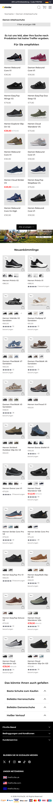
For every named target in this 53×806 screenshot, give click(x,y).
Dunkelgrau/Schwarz (5, 483)
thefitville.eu (13, 788)
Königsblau (41, 483)
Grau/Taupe (16, 399)
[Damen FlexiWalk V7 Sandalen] (14, 344)
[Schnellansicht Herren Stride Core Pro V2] (48, 521)
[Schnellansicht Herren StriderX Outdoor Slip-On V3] (23, 437)
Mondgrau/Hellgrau (35, 483)
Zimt (5, 613)
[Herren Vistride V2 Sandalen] (14, 301)
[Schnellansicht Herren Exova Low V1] (23, 477)
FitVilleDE (21, 796)
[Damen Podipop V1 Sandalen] (39, 301)
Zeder (41, 570)
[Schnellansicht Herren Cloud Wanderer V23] (48, 477)
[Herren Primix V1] (39, 263)
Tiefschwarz (30, 356)
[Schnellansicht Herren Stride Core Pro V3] (23, 521)
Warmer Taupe (10, 399)
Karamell (35, 570)
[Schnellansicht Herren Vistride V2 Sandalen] (23, 307)
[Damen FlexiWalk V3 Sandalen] (14, 387)
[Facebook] (9, 761)
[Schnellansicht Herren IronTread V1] (48, 393)
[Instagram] (14, 761)
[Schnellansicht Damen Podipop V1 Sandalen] (48, 307)
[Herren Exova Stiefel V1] (39, 431)
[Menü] (50, 7)
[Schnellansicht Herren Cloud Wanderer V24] (48, 607)
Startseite (9, 14)
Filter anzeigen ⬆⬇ (26, 24)
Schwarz (10, 275)
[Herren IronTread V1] (39, 387)
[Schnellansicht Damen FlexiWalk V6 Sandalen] (48, 350)
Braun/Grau (35, 399)
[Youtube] (19, 761)
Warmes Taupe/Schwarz (16, 483)
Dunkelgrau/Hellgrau (10, 483)
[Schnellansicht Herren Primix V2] (23, 269)
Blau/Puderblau (41, 656)
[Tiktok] (24, 761)
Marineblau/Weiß (35, 527)
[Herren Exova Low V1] (14, 471)
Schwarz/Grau (30, 399)
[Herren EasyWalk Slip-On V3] (39, 558)
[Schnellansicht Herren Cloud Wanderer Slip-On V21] (48, 650)
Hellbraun (16, 443)
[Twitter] (4, 761)
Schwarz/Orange (30, 527)
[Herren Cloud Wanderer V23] (39, 471)
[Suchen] (39, 7)
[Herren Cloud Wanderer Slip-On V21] (39, 644)
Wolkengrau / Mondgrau (30, 275)
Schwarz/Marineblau (41, 443)
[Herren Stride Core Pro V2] (39, 515)
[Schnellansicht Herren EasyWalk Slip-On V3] (48, 564)
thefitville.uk (13, 777)
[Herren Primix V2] (14, 263)
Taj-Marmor (35, 313)
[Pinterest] (29, 761)
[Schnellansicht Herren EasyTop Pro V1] (23, 564)
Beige (10, 356)
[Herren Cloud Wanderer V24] (39, 601)
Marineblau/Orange (35, 656)
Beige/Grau (30, 613)
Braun (35, 356)
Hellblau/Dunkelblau (10, 527)
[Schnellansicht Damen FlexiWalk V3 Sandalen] (23, 393)
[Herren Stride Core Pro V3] (14, 515)
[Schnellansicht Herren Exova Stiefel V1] (48, 437)
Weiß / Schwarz (41, 275)
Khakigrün (10, 313)
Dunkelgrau (16, 313)
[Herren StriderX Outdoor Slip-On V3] (14, 431)
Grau (41, 356)
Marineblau (41, 313)
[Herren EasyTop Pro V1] (14, 558)
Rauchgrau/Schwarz (35, 443)
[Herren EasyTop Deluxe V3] (14, 601)
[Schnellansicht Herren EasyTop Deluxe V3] (23, 607)
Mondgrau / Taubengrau (5, 275)
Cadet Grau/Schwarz (10, 656)
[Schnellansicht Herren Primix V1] (48, 269)
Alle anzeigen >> (26, 227)
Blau (16, 356)
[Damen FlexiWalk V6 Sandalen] (39, 344)
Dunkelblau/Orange (5, 527)
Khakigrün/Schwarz (35, 613)
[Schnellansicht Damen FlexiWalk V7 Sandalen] (23, 350)
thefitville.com (14, 783)
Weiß (16, 275)
